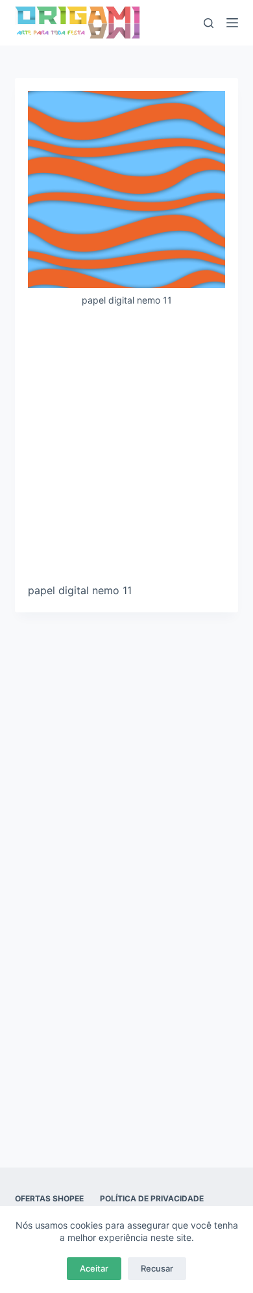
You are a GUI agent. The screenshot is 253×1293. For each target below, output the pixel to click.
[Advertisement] (126, 450)
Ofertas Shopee (49, 1198)
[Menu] (232, 23)
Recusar (157, 1268)
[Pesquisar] (208, 23)
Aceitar (94, 1268)
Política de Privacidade (152, 1198)
